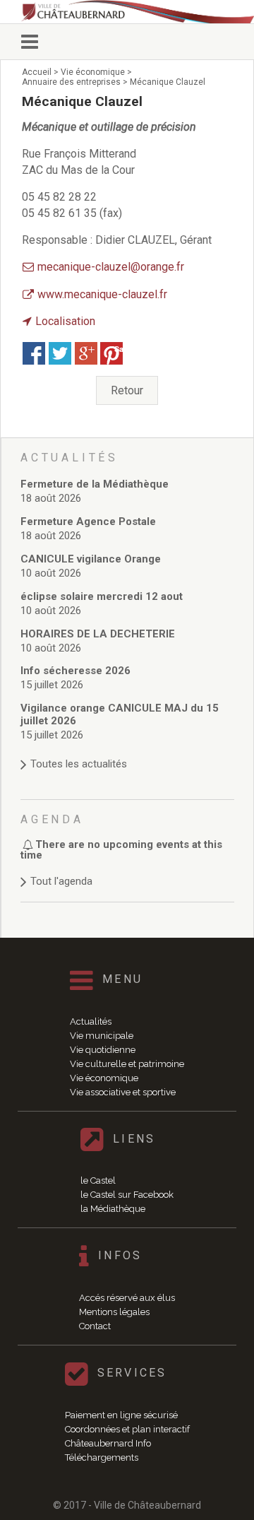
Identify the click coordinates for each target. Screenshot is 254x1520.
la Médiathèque (112, 1208)
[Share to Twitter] (60, 353)
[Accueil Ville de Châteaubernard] (137, 11)
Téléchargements (101, 1457)
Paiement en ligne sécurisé (121, 1415)
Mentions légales (114, 1312)
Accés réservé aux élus (127, 1297)
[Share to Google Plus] (86, 353)
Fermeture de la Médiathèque (94, 484)
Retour (127, 390)
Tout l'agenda (61, 881)
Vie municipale (101, 1035)
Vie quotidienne (102, 1049)
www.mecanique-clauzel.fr (102, 294)
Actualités (90, 1021)
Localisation (65, 321)
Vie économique (104, 1078)
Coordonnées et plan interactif (127, 1429)
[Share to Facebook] (34, 353)
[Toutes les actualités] (127, 750)
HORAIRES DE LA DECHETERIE (97, 634)
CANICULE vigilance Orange (90, 559)
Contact (95, 1326)
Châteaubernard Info (108, 1443)
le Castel (98, 1180)
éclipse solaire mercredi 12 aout (101, 596)
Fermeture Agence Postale (88, 521)
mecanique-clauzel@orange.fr (110, 266)
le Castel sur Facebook (127, 1194)
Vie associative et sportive (123, 1092)
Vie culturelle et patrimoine (127, 1064)
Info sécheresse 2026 (75, 670)
